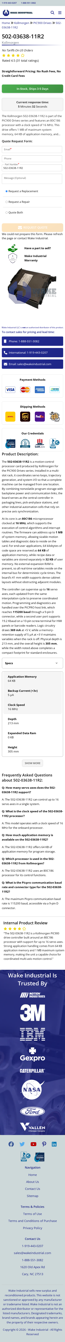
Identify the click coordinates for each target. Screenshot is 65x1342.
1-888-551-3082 (28, 2)
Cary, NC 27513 (32, 1274)
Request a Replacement (23, 191)
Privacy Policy (32, 1228)
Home (6, 23)
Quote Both (15, 212)
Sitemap (32, 1196)
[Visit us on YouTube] (33, 1144)
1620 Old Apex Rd (32, 1267)
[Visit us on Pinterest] (44, 1144)
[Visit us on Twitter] (22, 1144)
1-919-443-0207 (9, 2)
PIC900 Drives (42, 23)
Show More (32, 763)
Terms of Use (32, 1214)
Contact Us (32, 1189)
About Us (32, 1182)
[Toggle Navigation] (59, 12)
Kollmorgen (21, 23)
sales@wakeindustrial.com (34, 364)
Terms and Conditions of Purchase (32, 1221)
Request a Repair (19, 202)
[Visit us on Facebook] (11, 1144)
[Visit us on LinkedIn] (54, 1144)
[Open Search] (52, 12)
